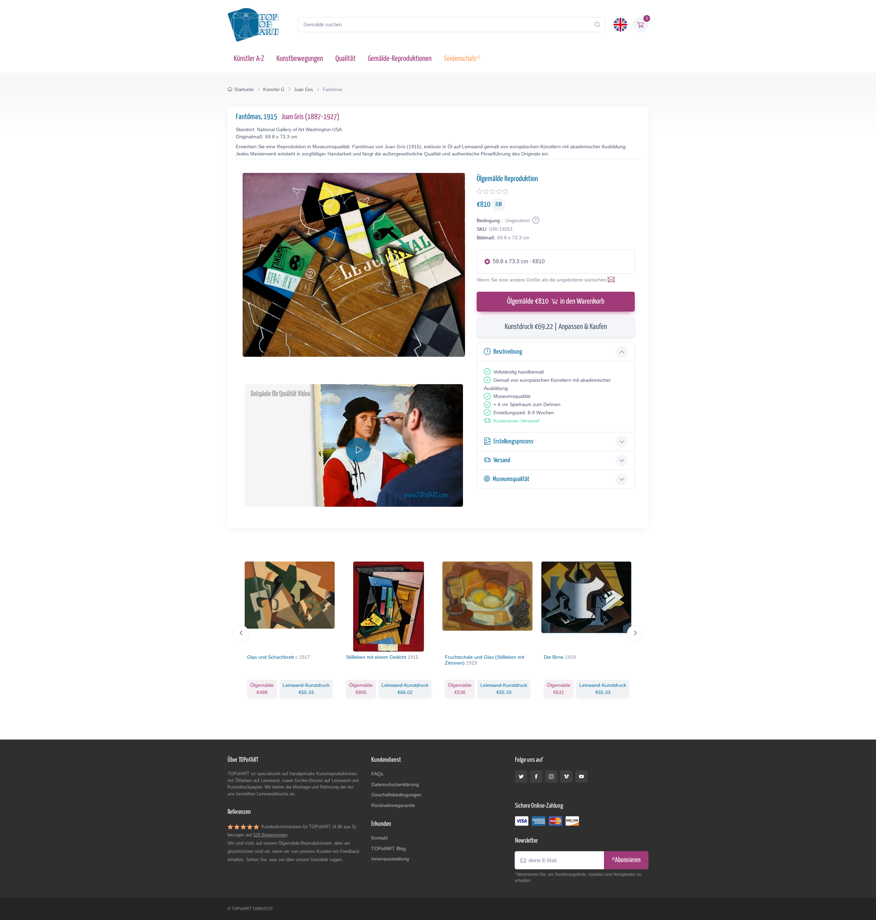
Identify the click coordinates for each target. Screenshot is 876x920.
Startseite (244, 89)
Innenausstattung (390, 858)
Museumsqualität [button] (511, 479)
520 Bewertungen (270, 834)
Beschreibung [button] (507, 352)
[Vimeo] (566, 776)
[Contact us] (612, 279)
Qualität (345, 59)
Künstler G (273, 89)
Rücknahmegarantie (393, 805)
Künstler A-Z (249, 59)
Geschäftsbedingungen (396, 794)
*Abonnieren (626, 860)
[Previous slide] (241, 633)
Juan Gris (303, 89)
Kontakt (379, 838)
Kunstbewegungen (299, 59)
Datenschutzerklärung (395, 784)
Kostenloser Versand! (516, 421)
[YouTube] (581, 776)
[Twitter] (521, 776)
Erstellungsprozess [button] (513, 441)
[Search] (597, 25)
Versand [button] (501, 460)
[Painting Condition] (535, 220)
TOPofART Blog (388, 848)
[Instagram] (551, 776)
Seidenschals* (462, 59)
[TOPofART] (253, 24)
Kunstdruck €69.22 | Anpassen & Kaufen (556, 327)
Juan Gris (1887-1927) (310, 117)
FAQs (377, 774)
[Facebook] (536, 776)
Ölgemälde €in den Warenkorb (555, 301)
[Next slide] (635, 633)
